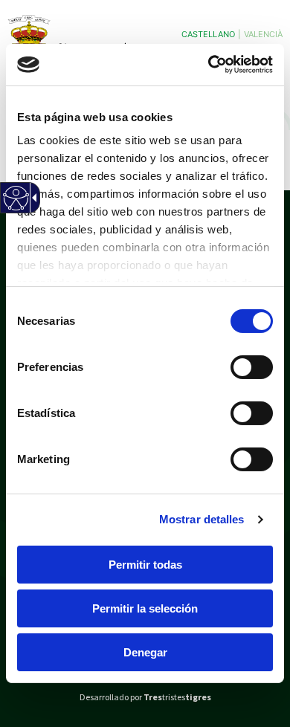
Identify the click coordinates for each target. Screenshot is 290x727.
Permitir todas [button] (145, 564)
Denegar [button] (145, 652)
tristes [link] (177, 696)
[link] (208, 64)
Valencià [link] (263, 34)
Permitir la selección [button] (145, 607)
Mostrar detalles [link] (202, 519)
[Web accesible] (15, 207)
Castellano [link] (208, 34)
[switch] (252, 366)
